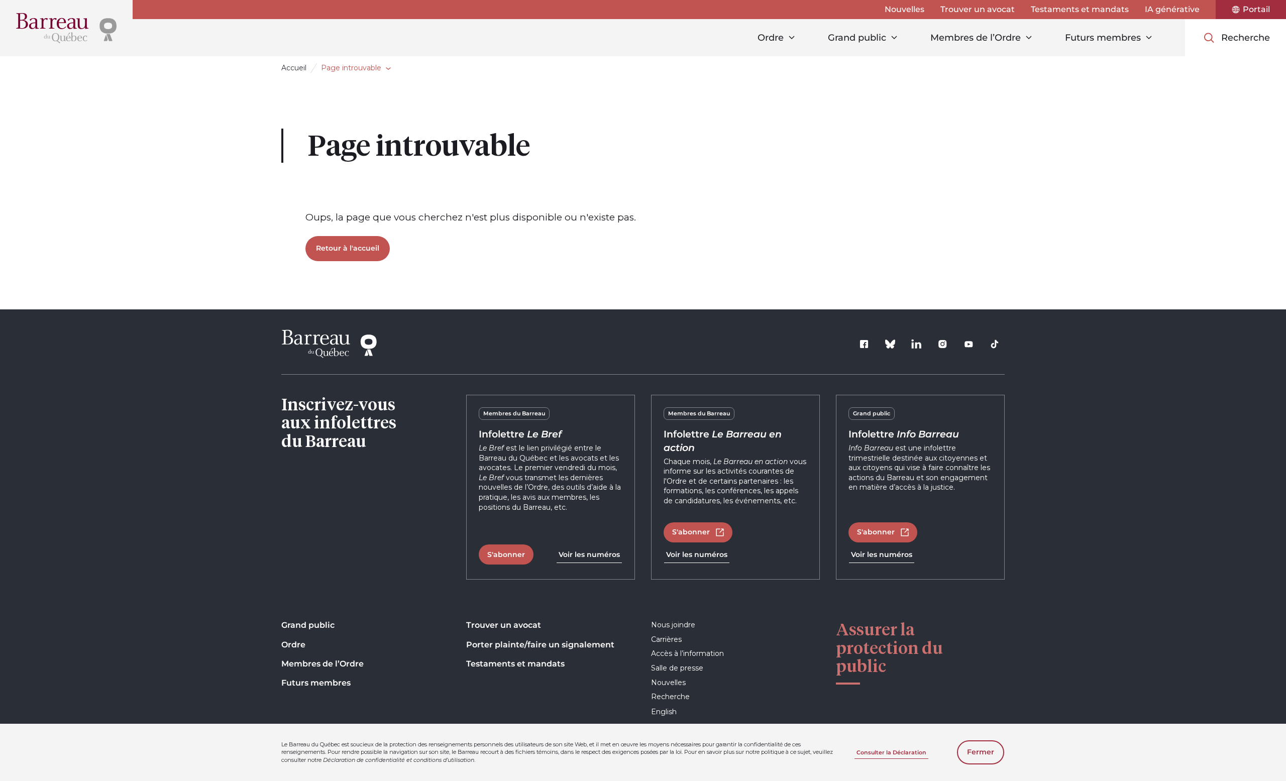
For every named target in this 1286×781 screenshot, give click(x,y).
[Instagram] (942, 344)
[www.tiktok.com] (995, 344)
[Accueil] (66, 28)
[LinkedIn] (916, 344)
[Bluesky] (890, 344)
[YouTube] (968, 344)
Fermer (980, 751)
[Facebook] (864, 344)
